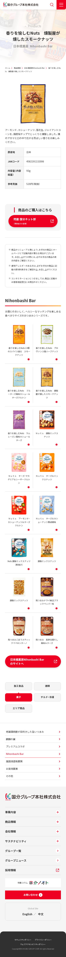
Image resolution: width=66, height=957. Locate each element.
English (27, 914)
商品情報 (17, 68)
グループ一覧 (13, 851)
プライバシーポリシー (43, 939)
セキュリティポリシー (23, 939)
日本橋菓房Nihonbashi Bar (34, 68)
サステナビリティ (16, 841)
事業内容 (10, 812)
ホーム (7, 68)
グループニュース (15, 860)
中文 (40, 914)
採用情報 (10, 870)
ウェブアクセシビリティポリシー (33, 944)
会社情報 (10, 831)
